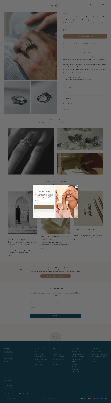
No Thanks (44, 210)
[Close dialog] (76, 187)
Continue (44, 207)
